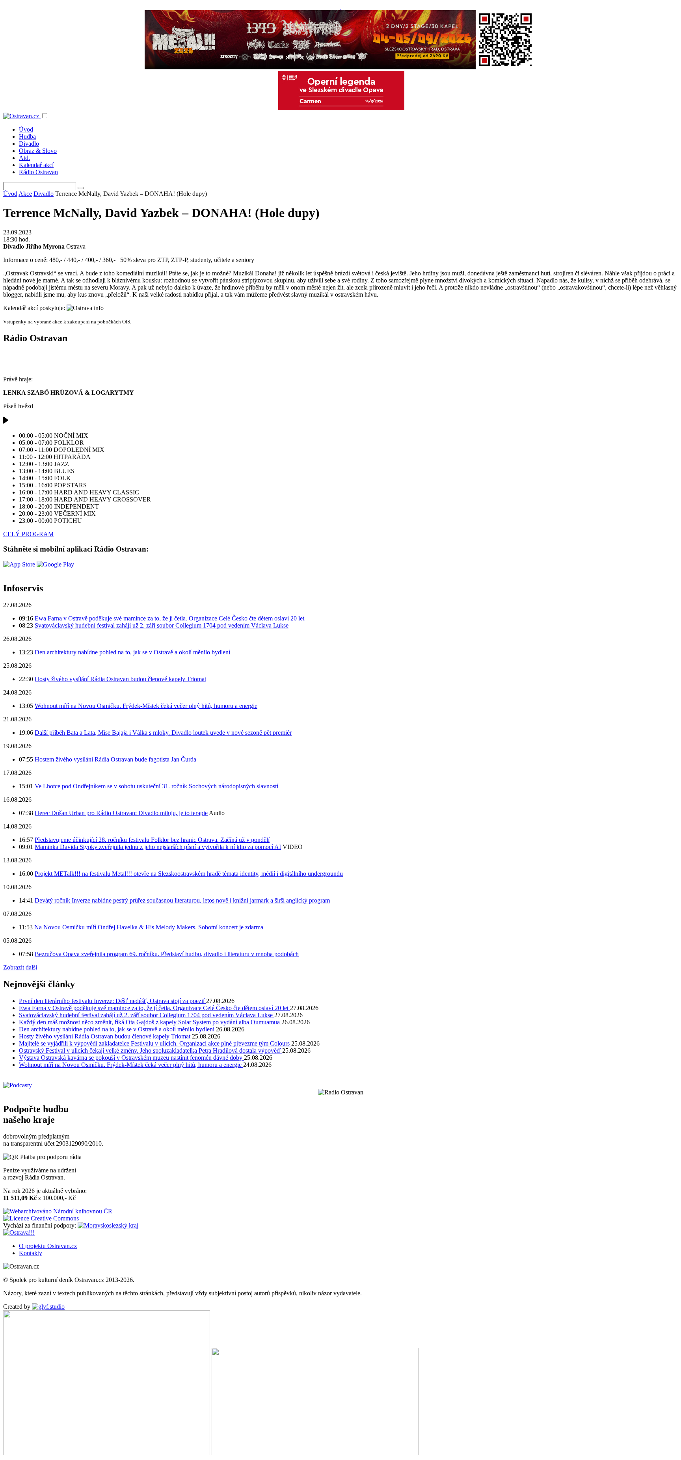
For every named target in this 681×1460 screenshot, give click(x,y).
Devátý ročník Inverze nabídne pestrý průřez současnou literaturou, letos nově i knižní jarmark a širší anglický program (182, 900)
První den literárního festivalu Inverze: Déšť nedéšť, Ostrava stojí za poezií (112, 1000)
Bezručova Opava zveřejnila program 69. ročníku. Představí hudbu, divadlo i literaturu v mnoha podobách (167, 954)
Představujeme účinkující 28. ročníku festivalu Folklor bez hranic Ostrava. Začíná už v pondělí (152, 839)
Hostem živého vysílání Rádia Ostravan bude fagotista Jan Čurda (115, 759)
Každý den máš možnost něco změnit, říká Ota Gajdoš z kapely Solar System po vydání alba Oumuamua (150, 1022)
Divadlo (29, 143)
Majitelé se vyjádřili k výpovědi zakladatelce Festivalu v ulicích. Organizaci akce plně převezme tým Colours (155, 1043)
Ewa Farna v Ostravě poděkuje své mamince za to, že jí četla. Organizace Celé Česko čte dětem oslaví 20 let (169, 618)
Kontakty (30, 1253)
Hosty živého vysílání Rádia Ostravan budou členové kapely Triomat (120, 679)
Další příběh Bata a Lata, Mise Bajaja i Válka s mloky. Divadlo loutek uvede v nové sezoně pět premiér (163, 732)
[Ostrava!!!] (19, 1232)
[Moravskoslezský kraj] (108, 1225)
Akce (25, 193)
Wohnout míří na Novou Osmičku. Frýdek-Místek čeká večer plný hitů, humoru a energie (146, 705)
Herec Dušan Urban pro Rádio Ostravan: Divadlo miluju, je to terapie (121, 813)
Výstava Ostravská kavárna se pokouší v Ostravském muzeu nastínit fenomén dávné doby (131, 1057)
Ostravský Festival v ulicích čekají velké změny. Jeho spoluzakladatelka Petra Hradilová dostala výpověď (150, 1050)
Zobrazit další (20, 967)
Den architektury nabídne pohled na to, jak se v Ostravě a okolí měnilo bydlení (132, 652)
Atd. (24, 157)
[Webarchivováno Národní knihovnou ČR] (57, 1211)
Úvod (26, 129)
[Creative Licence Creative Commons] (41, 1218)
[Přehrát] (6, 422)
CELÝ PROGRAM (28, 534)
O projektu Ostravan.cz (48, 1246)
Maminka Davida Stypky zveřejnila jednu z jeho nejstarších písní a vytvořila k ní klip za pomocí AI (158, 846)
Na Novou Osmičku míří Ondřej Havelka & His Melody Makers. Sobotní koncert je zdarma (148, 927)
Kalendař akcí (36, 165)
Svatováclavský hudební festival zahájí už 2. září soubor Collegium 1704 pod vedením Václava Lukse (161, 625)
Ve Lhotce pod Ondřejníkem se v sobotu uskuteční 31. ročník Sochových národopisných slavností (156, 786)
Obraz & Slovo (38, 150)
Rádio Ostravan (38, 172)
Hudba (27, 136)
